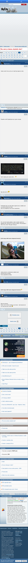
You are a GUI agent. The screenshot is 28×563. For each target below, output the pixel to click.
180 (11, 54)
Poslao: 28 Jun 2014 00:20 (13, 112)
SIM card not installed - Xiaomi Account (10, 365)
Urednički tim (14, 528)
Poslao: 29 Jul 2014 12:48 (14, 282)
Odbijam (24, 561)
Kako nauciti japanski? (7, 411)
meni (7, 1)
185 (1, 55)
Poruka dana (4, 428)
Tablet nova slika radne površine (9, 369)
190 (14, 55)
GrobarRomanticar (8, 214)
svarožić (6, 264)
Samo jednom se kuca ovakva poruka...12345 (11, 468)
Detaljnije (21, 500)
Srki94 (5, 156)
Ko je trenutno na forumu (7, 496)
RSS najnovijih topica (6, 482)
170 (11, 52)
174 (22, 52)
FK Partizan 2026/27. (6, 397)
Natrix (3, 461)
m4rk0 (5, 112)
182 (17, 54)
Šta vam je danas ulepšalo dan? (21, 46)
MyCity (1, 46)
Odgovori (5, 325)
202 (19, 331)
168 (6, 52)
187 (6, 55)
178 (6, 54)
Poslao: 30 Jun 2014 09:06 (11, 184)
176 (1, 54)
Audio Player (5, 383)
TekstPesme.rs (18, 535)
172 (16, 52)
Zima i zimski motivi (6, 394)
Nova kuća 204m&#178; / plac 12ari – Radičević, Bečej (13, 404)
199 (14, 57)
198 (11, 57)
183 (19, 54)
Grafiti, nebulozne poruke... (7, 401)
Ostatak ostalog (7, 46)
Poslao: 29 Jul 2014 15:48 (13, 296)
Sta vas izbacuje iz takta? (7, 465)
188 (9, 55)
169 (8, 52)
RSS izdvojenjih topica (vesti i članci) (10, 489)
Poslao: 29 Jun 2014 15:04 (13, 156)
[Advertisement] (14, 30)
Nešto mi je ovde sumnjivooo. (8, 475)
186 (4, 55)
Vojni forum (17, 532)
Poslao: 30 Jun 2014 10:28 (15, 198)
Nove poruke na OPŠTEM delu (7, 388)
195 (4, 57)
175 (24, 52)
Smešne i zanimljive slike (7, 440)
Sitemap (9, 528)
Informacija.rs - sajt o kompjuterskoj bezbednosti (12, 362)
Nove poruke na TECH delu (7, 359)
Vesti (21, 531)
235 (1, 58)
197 (9, 57)
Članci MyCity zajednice (22, 528)
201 (19, 57)
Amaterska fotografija (6, 391)
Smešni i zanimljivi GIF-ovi (7, 443)
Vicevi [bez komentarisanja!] (8, 408)
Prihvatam (18, 561)
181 (14, 54)
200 (17, 57)
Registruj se (3, 107)
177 (4, 54)
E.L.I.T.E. (6, 282)
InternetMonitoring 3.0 (6, 376)
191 (17, 55)
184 (22, 54)
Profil (3, 105)
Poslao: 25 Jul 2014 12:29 (13, 231)
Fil (4, 184)
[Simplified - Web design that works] (20, 545)
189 (11, 55)
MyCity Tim (8, 558)
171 (14, 52)
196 (6, 57)
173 (19, 52)
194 (1, 57)
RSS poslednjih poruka (7, 485)
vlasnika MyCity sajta (10, 554)
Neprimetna (7, 63)
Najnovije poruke (3, 528)
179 (9, 54)
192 (19, 55)
